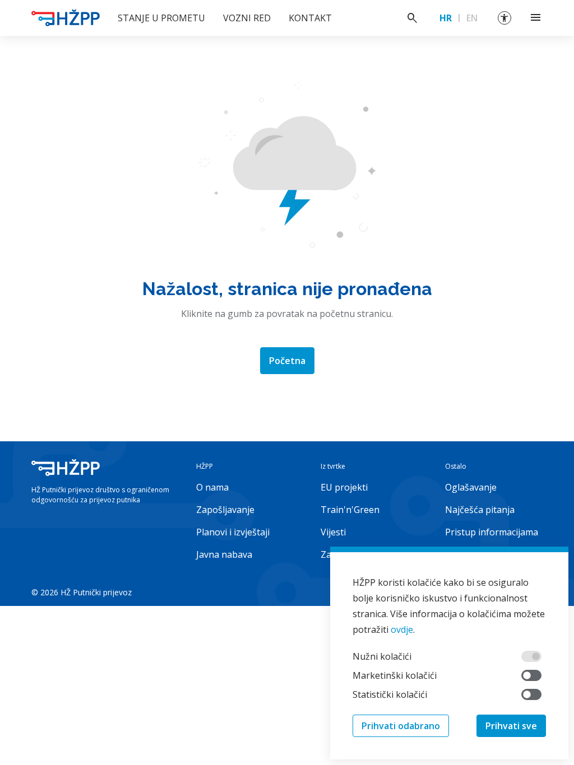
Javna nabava (224, 554)
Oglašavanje (471, 487)
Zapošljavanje (225, 509)
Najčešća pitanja (480, 509)
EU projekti (344, 487)
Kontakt (310, 18)
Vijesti (333, 532)
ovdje (402, 629)
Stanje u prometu (161, 18)
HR (445, 18)
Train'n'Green (350, 509)
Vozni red (247, 18)
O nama (212, 487)
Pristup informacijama (491, 532)
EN (472, 18)
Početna (287, 360)
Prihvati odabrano (401, 726)
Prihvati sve (511, 726)
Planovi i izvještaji (233, 532)
